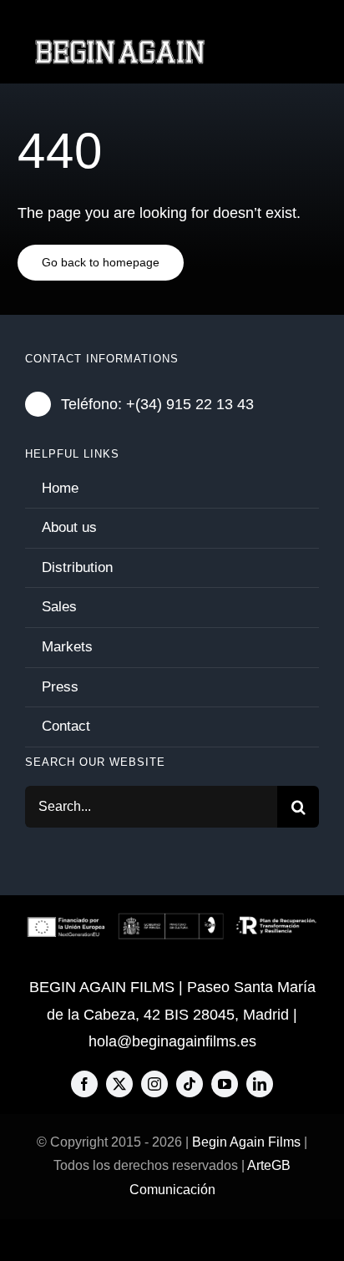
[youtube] (224, 1084)
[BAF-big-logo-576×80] (120, 46)
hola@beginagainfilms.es (172, 1041)
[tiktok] (189, 1084)
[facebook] (84, 1084)
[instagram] (154, 1084)
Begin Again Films (246, 1142)
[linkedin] (259, 1084)
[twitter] (119, 1084)
